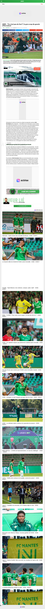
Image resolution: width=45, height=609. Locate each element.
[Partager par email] (36, 30)
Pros (4, 27)
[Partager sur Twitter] (22, 30)
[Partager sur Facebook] (9, 30)
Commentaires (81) (22, 206)
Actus (3, 4)
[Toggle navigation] (1, 1)
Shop (42, 4)
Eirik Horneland (22, 202)
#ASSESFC (8, 27)
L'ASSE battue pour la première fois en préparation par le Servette (18, 144)
